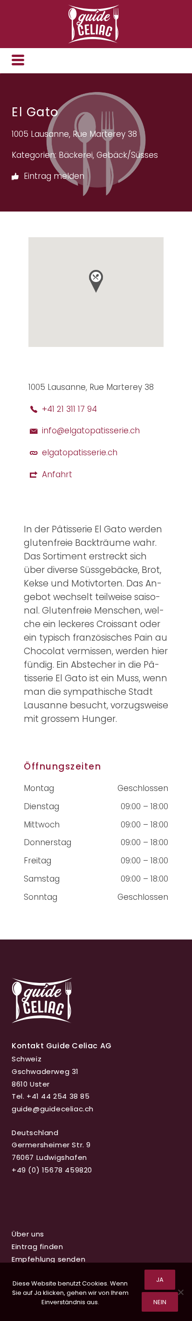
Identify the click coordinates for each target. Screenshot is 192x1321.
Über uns (28, 1234)
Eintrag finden (37, 1246)
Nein (159, 1302)
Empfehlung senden (48, 1259)
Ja (160, 1279)
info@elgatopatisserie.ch (91, 430)
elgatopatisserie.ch (79, 452)
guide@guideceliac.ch (53, 1109)
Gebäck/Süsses (127, 155)
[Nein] (180, 1292)
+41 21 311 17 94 (69, 409)
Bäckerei (76, 155)
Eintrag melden (52, 176)
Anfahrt (57, 474)
